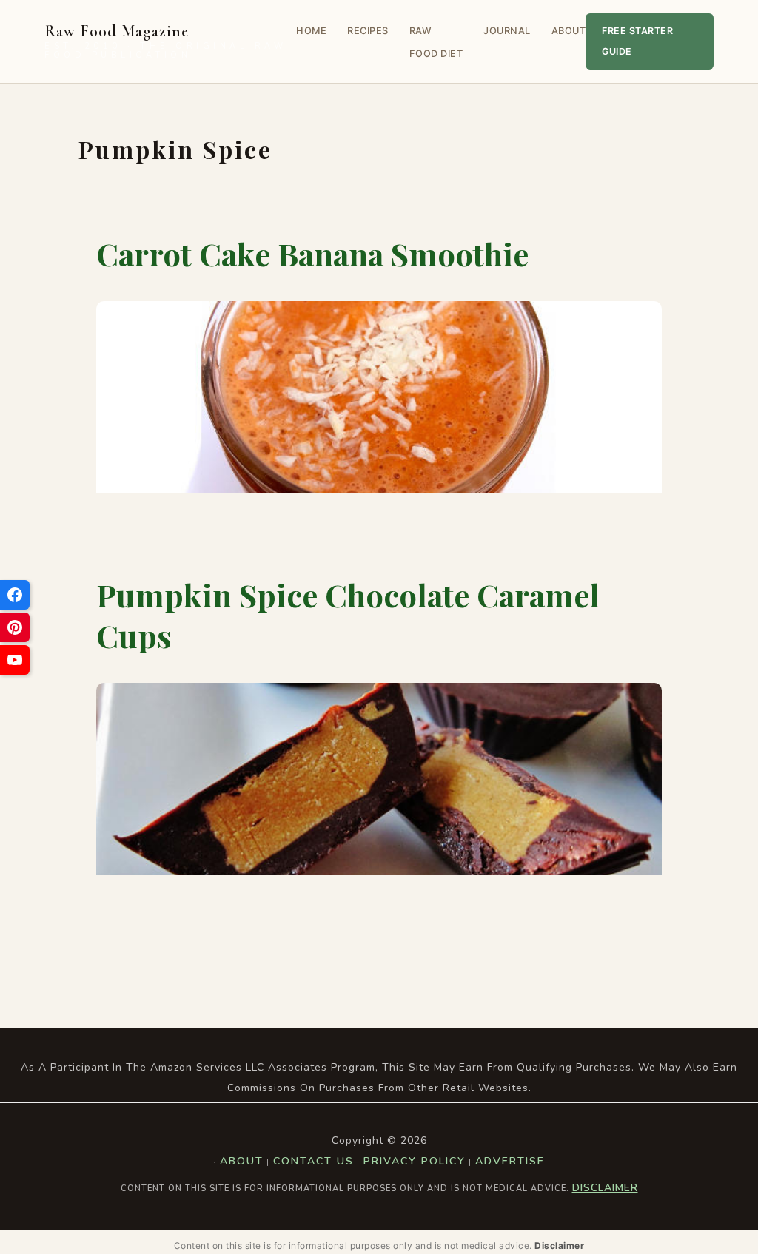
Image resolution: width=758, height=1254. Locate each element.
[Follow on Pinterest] (15, 627)
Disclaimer (605, 1188)
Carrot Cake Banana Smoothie (312, 253)
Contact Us (313, 1161)
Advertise (510, 1161)
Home (311, 30)
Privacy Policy (414, 1161)
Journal (507, 30)
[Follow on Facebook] (15, 595)
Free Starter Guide (637, 41)
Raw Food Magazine (165, 42)
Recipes (368, 30)
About (568, 30)
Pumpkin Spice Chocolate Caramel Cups (348, 615)
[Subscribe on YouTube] (15, 660)
